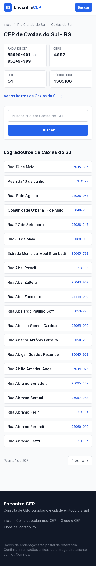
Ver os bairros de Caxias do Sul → (33, 96)
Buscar (83, 7)
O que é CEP (70, 520)
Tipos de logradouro (20, 527)
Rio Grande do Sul (31, 25)
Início (8, 25)
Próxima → (80, 460)
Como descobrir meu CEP (36, 520)
